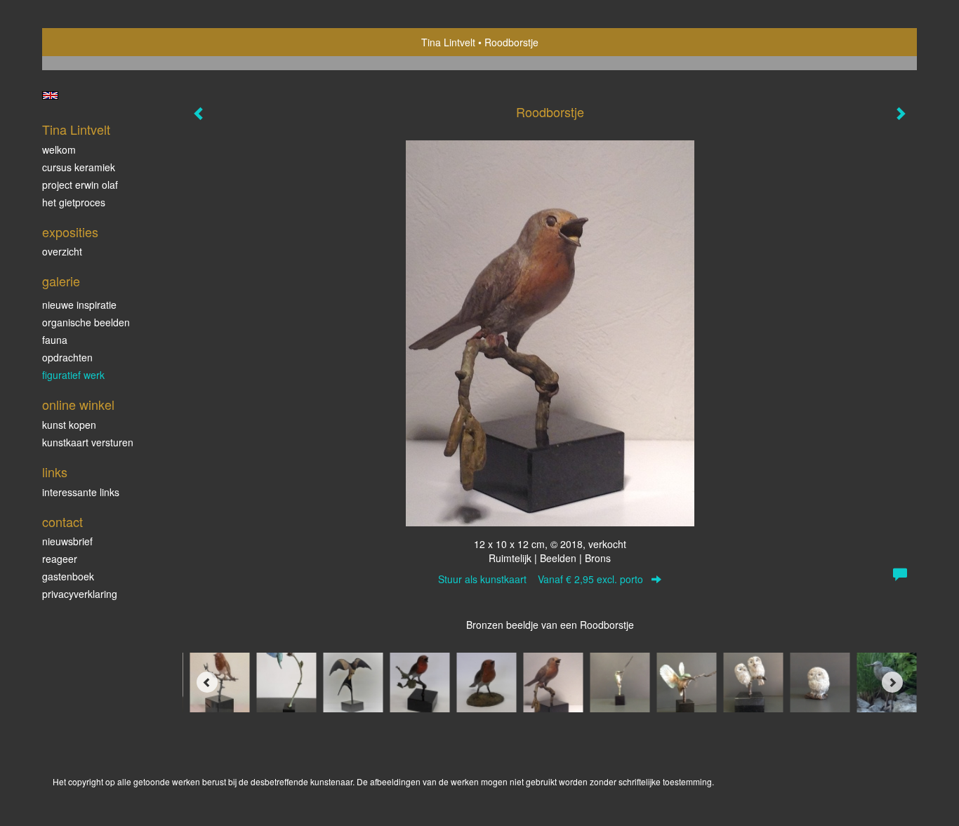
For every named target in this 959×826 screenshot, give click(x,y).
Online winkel (78, 404)
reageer (59, 559)
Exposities (70, 232)
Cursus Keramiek (78, 167)
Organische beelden (86, 322)
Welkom (59, 149)
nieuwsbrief (67, 541)
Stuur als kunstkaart (540, 579)
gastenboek (68, 576)
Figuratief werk (73, 375)
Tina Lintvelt (448, 42)
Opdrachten (67, 357)
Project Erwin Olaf (80, 185)
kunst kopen (69, 425)
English (50, 95)
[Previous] (207, 682)
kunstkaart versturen (87, 442)
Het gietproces (73, 202)
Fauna (54, 340)
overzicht (62, 251)
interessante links (80, 492)
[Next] (892, 682)
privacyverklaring (79, 594)
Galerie (61, 281)
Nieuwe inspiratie (79, 305)
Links (54, 472)
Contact (62, 522)
